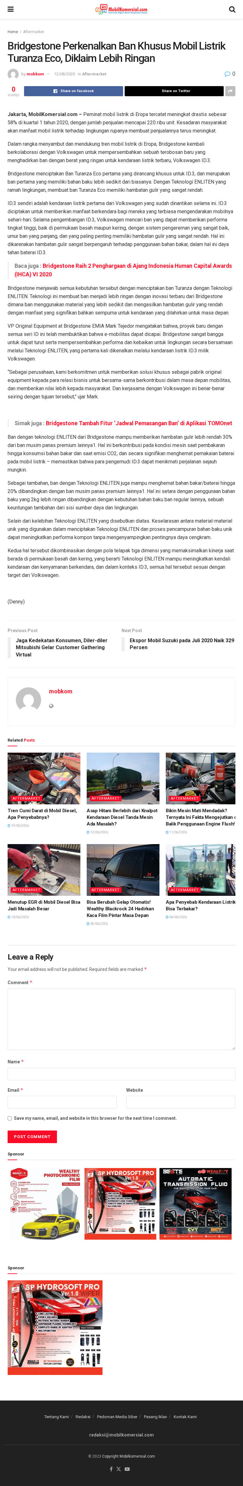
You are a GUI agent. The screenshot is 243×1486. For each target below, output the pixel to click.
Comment (20, 982)
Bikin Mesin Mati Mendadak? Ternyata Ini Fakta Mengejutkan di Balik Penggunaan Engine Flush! (202, 817)
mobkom (35, 74)
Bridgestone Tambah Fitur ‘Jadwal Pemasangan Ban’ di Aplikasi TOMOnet (139, 423)
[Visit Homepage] (121, 9)
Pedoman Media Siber (117, 1416)
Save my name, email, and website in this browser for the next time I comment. (95, 1118)
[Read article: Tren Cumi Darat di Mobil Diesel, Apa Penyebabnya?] (44, 778)
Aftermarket (33, 32)
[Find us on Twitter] (118, 1469)
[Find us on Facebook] (111, 1469)
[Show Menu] (11, 9)
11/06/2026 (178, 832)
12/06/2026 (99, 832)
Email (15, 1090)
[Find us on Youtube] (127, 1469)
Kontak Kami (185, 1416)
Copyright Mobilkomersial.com (128, 1456)
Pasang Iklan (155, 1416)
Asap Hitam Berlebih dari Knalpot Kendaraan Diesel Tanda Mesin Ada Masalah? (122, 817)
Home (13, 32)
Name (16, 1062)
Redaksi (83, 1416)
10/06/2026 (19, 917)
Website (134, 1090)
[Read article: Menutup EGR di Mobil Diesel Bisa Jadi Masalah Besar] (44, 870)
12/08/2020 (64, 74)
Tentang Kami (56, 1416)
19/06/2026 (19, 825)
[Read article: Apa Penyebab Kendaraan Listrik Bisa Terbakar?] (202, 870)
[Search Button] (232, 9)
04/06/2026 (178, 917)
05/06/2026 (99, 923)
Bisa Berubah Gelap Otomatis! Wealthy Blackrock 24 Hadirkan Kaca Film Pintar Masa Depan (120, 908)
